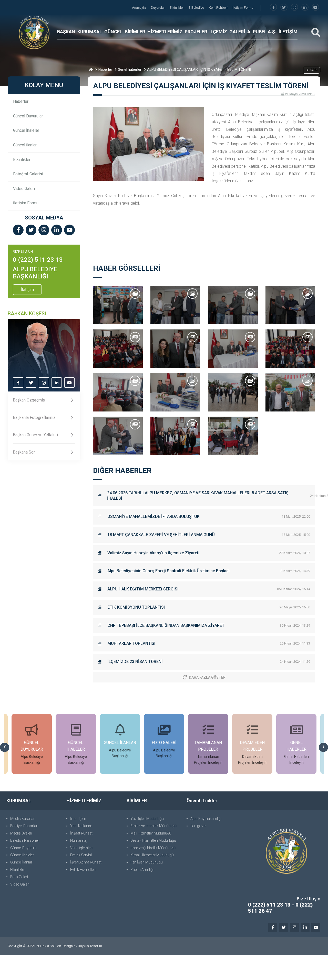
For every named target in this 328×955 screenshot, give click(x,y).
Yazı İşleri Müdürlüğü (147, 819)
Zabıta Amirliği (141, 870)
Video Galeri (24, 188)
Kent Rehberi (218, 7)
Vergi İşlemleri (81, 848)
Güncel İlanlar (25, 145)
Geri (313, 70)
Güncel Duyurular (28, 116)
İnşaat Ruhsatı (81, 833)
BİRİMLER (135, 31)
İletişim (27, 289)
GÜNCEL (113, 31)
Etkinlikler (177, 7)
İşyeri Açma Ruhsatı (86, 862)
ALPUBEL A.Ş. (261, 31)
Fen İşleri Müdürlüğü (146, 862)
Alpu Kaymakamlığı (205, 819)
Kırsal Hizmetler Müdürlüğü (152, 855)
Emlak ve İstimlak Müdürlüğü (153, 826)
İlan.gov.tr (198, 826)
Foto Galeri (19, 877)
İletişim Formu (242, 7)
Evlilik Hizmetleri (83, 870)
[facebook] (273, 7)
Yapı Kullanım (81, 826)
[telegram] (284, 7)
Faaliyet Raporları (24, 826)
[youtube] (315, 7)
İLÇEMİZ (218, 31)
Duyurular (158, 7)
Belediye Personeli (24, 840)
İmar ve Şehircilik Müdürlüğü (153, 848)
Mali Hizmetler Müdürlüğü (150, 833)
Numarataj (78, 840)
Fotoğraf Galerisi (28, 174)
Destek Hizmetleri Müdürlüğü (153, 840)
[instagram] (294, 7)
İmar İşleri (78, 819)
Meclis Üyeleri (21, 833)
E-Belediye (197, 7)
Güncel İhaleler (26, 130)
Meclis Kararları (22, 819)
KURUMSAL (89, 31)
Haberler (105, 69)
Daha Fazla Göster (207, 677)
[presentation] (4, 747)
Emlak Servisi (81, 855)
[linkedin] (305, 7)
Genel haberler (129, 69)
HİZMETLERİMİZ (164, 31)
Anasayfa (139, 7)
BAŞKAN (66, 31)
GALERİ (237, 31)
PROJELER (196, 31)
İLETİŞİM (288, 31)
